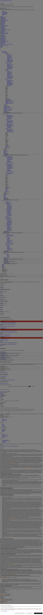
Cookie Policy (5, 611)
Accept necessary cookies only (19, 613)
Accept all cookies (38, 613)
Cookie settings (29, 613)
